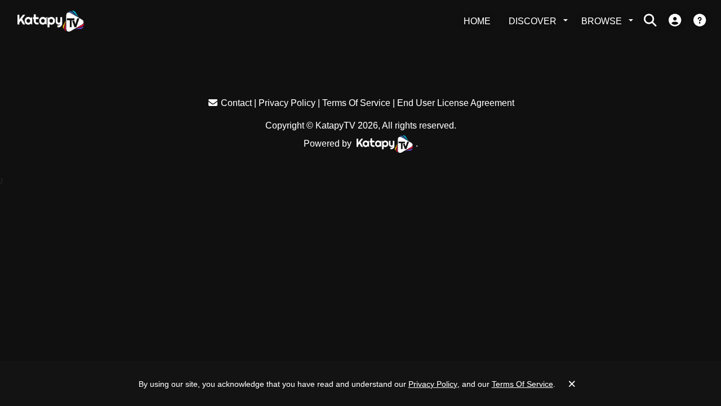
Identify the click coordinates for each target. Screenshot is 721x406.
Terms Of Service (356, 103)
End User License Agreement (455, 103)
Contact (236, 103)
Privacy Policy (287, 103)
